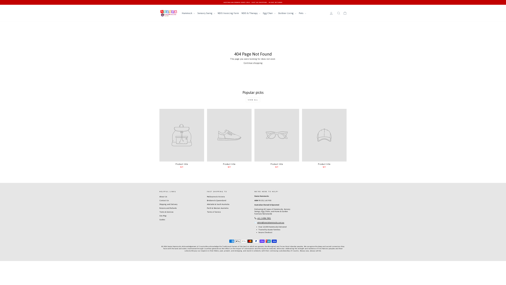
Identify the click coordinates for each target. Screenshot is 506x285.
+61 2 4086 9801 (264, 218)
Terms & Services (166, 212)
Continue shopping (253, 63)
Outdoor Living (286, 13)
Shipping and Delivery (168, 204)
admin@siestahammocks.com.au (270, 223)
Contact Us (164, 200)
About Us (163, 197)
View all (253, 100)
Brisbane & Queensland (216, 200)
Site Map (163, 216)
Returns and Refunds (168, 208)
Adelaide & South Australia (218, 204)
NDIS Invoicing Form (228, 13)
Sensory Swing (205, 13)
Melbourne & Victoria (216, 197)
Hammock (187, 13)
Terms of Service (214, 212)
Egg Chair (268, 13)
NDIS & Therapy (250, 13)
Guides (162, 220)
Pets (301, 13)
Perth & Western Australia (217, 208)
